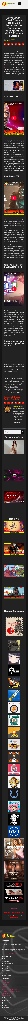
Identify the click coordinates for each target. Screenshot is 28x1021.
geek (15, 383)
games (11, 383)
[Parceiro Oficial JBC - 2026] (14, 626)
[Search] (22, 432)
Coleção (10, 378)
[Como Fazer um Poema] (14, 794)
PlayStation (15, 386)
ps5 (16, 392)
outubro (19, 384)
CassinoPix (5, 986)
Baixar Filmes (6, 995)
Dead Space (7, 68)
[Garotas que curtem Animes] (14, 807)
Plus (15, 389)
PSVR (18, 392)
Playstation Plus (9, 389)
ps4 (13, 392)
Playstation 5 (15, 387)
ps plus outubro (15, 391)
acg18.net (14, 909)
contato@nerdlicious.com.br (13, 953)
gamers (7, 383)
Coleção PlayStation (18, 378)
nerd (9, 384)
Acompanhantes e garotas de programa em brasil (11, 992)
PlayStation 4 (8, 387)
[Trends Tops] (14, 720)
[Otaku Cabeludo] (14, 819)
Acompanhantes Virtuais (9, 990)
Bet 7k (4, 988)
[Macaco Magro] (14, 782)
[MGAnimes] (14, 658)
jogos (18, 383)
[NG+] (14, 832)
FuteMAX (4, 981)
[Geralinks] (14, 695)
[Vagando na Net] (14, 745)
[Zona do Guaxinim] (14, 646)
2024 (6, 378)
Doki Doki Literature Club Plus (16, 381)
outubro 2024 (8, 386)
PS (16, 389)
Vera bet (4, 984)
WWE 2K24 (20, 66)
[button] (19, 3)
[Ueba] (14, 733)
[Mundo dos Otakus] (14, 770)
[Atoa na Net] (14, 683)
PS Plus (19, 389)
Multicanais (5, 983)
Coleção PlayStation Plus (11, 380)
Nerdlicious (13, 384)
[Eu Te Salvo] (14, 708)
